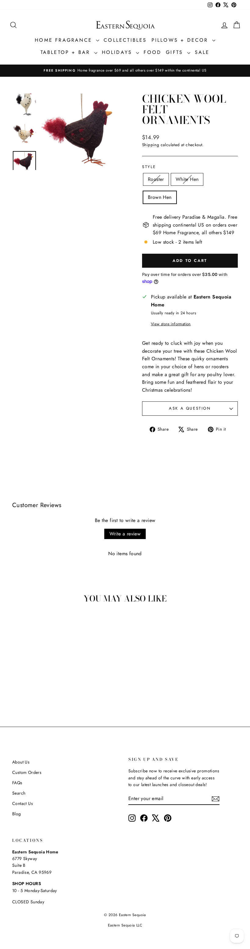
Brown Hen (160, 197)
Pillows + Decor (181, 40)
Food (152, 52)
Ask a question (190, 408)
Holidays (118, 52)
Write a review (125, 533)
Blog (16, 814)
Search (18, 793)
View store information (171, 324)
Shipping (150, 145)
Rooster (156, 179)
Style (149, 167)
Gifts (175, 52)
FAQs (17, 783)
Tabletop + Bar (67, 52)
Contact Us (22, 803)
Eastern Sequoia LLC (125, 925)
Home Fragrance (65, 40)
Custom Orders (26, 772)
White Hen (187, 179)
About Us (21, 762)
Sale (202, 52)
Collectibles (125, 40)
